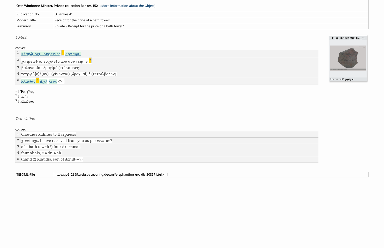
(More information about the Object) (127, 6)
